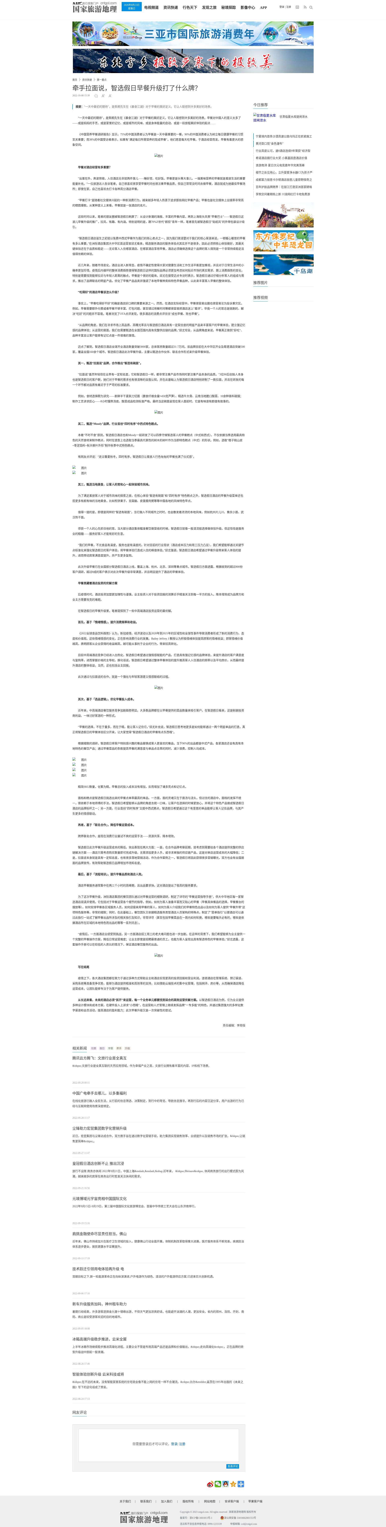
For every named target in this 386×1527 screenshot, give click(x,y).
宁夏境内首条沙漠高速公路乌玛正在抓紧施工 (284, 136)
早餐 (110, 1048)
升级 (127, 1048)
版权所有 (188, 1501)
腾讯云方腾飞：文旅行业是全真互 (99, 1058)
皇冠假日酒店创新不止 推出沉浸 (98, 1164)
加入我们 (166, 1501)
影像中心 (248, 8)
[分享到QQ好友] (225, 1484)
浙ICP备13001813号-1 (201, 1518)
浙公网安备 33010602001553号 (240, 1518)
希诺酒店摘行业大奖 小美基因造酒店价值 (281, 158)
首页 (74, 79)
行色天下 (190, 8)
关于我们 (125, 1501)
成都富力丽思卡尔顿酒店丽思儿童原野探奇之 (284, 179)
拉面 (93, 1048)
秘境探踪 (228, 8)
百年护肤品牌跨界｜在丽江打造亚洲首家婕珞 (284, 186)
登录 (281, 7)
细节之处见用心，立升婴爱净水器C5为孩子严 (284, 172)
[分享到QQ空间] (233, 1484)
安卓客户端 (232, 1501)
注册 (288, 7)
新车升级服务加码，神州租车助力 (99, 1304)
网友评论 (79, 1413)
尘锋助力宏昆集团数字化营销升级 (99, 1129)
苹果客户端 (255, 1501)
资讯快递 (170, 8)
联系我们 (146, 1501)
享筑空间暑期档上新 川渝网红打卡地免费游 (283, 194)
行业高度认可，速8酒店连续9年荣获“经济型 (283, 150)
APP (263, 8)
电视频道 (151, 8)
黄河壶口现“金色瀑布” (269, 143)
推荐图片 (260, 283)
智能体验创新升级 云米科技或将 (98, 1374)
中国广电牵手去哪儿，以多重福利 (99, 1093)
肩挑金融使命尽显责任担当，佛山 (99, 1234)
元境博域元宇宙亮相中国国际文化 (99, 1199)
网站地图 (209, 1501)
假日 (102, 1048)
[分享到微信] (218, 1484)
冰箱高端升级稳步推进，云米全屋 (99, 1339)
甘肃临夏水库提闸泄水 (293, 116)
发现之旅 (209, 8)
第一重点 (102, 79)
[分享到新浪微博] (210, 1484)
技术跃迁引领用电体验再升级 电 (98, 1269)
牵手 (119, 1048)
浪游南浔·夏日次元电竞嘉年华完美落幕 (280, 165)
